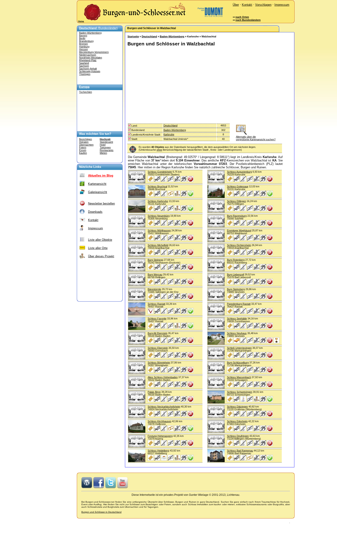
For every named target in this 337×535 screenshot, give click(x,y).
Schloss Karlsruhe (158, 201)
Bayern (83, 35)
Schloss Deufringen (238, 436)
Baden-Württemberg (90, 32)
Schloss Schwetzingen (239, 392)
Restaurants (106, 150)
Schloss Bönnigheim (159, 362)
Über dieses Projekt (101, 256)
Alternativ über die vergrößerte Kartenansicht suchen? (256, 138)
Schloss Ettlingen (236, 201)
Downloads (95, 211)
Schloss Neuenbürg (159, 215)
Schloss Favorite (157, 318)
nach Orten (242, 17)
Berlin (82, 38)
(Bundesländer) (98, 28)
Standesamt (106, 142)
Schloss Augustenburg (239, 171)
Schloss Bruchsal (157, 186)
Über (236, 4)
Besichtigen (85, 139)
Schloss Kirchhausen (159, 421)
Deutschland (149, 36)
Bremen (83, 43)
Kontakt (247, 4)
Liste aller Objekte (100, 239)
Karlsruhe (168, 134)
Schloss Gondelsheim (160, 171)
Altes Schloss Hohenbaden (163, 377)
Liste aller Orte (98, 248)
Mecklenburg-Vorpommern (94, 52)
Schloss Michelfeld (158, 245)
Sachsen (84, 65)
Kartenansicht (97, 184)
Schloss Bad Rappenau (240, 450)
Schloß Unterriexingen (239, 348)
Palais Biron (154, 392)
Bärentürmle (154, 289)
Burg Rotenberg (236, 259)
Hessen (83, 49)
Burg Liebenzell (235, 274)
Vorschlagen (263, 4)
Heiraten (83, 142)
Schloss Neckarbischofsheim (164, 406)
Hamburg (84, 46)
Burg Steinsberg (236, 289)
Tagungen (105, 147)
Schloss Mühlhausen (159, 230)
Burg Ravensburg (237, 215)
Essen (82, 150)
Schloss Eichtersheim (239, 245)
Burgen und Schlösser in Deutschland (101, 512)
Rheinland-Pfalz (88, 60)
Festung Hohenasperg (160, 436)
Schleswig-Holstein (89, 71)
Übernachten (86, 144)
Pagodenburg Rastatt (239, 303)
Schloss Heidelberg (158, 450)
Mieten (103, 153)
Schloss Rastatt (156, 303)
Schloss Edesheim (237, 421)
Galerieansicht (97, 192)
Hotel (102, 144)
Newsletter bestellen (101, 203)
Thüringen (84, 74)
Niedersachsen (87, 54)
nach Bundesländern (248, 20)
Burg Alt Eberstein (157, 333)
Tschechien (85, 92)
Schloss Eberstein (158, 348)
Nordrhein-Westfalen (90, 57)
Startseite (133, 36)
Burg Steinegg (155, 259)
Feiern (82, 147)
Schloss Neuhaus (237, 333)
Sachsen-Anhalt (88, 68)
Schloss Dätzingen (237, 406)
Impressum (281, 4)
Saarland (84, 63)
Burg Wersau (155, 274)
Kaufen (83, 153)
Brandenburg (86, 41)
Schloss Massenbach (239, 377)
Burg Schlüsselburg (238, 362)
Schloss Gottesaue (237, 186)
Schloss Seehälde (237, 318)
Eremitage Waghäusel (239, 230)
